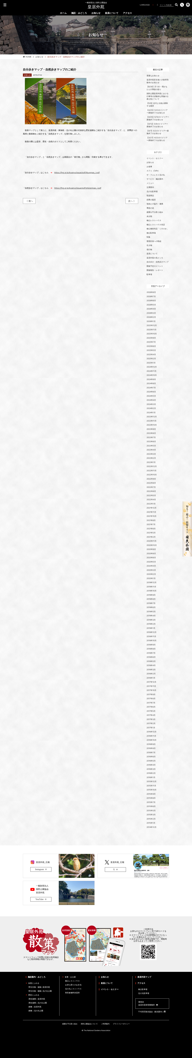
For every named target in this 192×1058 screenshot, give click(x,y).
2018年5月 (151, 661)
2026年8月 (151, 292)
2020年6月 (151, 557)
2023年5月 (151, 446)
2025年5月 (151, 350)
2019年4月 (151, 615)
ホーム (63, 13)
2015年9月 (151, 794)
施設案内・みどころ (37, 977)
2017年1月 (151, 727)
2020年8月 (151, 553)
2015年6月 (151, 806)
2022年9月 (151, 479)
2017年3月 (151, 719)
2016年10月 (151, 740)
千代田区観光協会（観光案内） (151, 1012)
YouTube (39, 899)
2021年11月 (151, 512)
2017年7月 (151, 703)
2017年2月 (151, 723)
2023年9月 (151, 429)
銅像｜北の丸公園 (36, 1011)
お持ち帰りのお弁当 (73, 985)
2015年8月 (151, 798)
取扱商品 (150, 195)
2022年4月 (151, 499)
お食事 (149, 166)
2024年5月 (151, 396)
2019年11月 (151, 586)
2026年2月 (151, 317)
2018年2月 (151, 673)
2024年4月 (151, 400)
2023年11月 (151, 421)
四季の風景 (151, 200)
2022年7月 (151, 487)
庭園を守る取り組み (155, 212)
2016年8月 (151, 748)
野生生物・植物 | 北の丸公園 (40, 991)
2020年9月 (151, 549)
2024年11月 (151, 371)
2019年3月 (151, 620)
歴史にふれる (33, 995)
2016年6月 (151, 756)
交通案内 (150, 187)
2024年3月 (151, 404)
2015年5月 (151, 810)
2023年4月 (151, 450)
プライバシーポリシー (121, 1024)
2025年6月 (151, 346)
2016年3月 (151, 769)
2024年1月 (151, 412)
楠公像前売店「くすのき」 (158, 229)
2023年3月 (151, 454)
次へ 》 (132, 201)
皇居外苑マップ (144, 977)
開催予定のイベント (155, 266)
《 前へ (29, 201)
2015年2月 (151, 819)
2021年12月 (151, 508)
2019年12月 (151, 582)
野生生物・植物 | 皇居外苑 (39, 987)
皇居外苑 (96, 5)
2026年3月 (151, 313)
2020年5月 (151, 562)
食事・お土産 (70, 977)
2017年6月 (151, 707)
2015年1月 (151, 823)
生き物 (149, 245)
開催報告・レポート (155, 270)
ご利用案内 (105, 1024)
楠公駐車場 (151, 233)
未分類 (149, 216)
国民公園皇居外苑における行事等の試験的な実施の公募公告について (158, 96)
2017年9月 (151, 694)
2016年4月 (151, 765)
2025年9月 (151, 338)
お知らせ (96, 13)
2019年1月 (151, 628)
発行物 (149, 249)
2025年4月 (151, 354)
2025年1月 (151, 363)
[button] (176, 4)
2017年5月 (151, 711)
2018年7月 (151, 653)
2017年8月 (151, 698)
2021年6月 (151, 528)
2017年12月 (151, 682)
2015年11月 (151, 786)
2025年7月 (151, 342)
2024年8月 (151, 383)
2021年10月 (151, 516)
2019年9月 (151, 595)
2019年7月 (151, 603)
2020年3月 (151, 570)
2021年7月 (151, 524)
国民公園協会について (89, 1024)
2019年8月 (151, 599)
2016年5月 (151, 761)
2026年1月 (151, 321)
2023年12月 (152, 416)
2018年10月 (151, 640)
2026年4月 (151, 309)
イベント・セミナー (155, 158)
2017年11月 (151, 686)
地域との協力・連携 (155, 204)
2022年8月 (151, 483)
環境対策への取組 (154, 241)
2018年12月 (151, 632)
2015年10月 (151, 790)
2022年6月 (151, 491)
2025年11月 (151, 329)
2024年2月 (151, 408)
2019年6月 (151, 607)
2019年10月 (151, 591)
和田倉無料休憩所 (72, 993)
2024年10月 (152, 375)
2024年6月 (151, 392)
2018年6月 (151, 657)
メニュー (150, 183)
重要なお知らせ (153, 75)
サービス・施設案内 (155, 179)
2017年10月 (151, 690)
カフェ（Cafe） (153, 170)
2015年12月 (151, 781)
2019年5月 (151, 611)
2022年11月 (151, 470)
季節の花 (150, 208)
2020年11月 (151, 541)
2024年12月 (152, 367)
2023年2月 (151, 458)
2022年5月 (151, 495)
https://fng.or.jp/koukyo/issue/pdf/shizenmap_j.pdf (77, 188)
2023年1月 (151, 462)
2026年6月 (151, 300)
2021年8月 (151, 520)
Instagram (39, 869)
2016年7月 (151, 752)
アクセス (127, 13)
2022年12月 (152, 466)
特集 (148, 237)
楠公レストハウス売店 (156, 224)
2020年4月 (151, 566)
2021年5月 (151, 533)
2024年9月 (151, 379)
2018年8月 (151, 649)
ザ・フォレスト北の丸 (156, 175)
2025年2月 (151, 358)
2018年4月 (151, 665)
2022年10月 (152, 474)
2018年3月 (151, 669)
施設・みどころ (79, 13)
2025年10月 (152, 334)
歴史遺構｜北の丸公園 (38, 1003)
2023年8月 (151, 433)
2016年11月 (151, 736)
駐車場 (149, 274)
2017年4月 (151, 715)
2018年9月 (151, 645)
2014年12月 (151, 827)
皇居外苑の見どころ (155, 258)
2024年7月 (151, 387)
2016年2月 (151, 773)
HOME (28, 57)
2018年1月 (151, 678)
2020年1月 (151, 578)
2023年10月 (152, 425)
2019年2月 (151, 624)
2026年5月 (151, 305)
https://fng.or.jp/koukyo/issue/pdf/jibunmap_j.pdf (77, 172)
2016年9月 (151, 744)
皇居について (111, 13)
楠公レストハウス (154, 220)
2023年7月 (151, 437)
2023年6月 (151, 441)
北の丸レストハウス (73, 989)
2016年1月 (151, 777)
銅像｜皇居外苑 (35, 1007)
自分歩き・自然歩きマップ (158, 262)
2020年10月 (152, 545)
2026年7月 (151, 296)
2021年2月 (151, 537)
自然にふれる (33, 983)
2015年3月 (151, 814)
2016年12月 (151, 732)
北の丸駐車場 (152, 191)
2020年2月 (151, 574)
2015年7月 (151, 802)
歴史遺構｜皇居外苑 (37, 999)
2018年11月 (151, 636)
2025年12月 (152, 325)
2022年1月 (151, 504)
